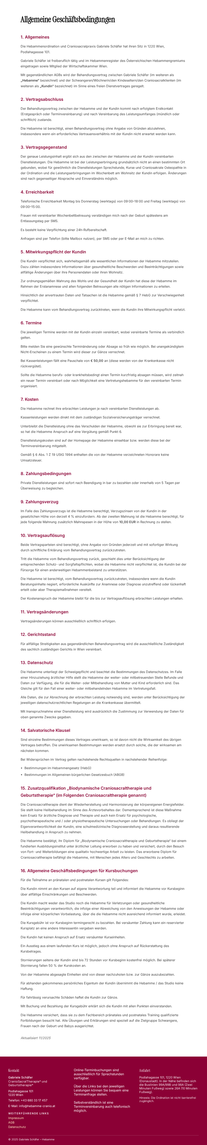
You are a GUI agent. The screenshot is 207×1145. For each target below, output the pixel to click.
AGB (11, 1122)
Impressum (16, 1118)
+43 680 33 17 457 (34, 1100)
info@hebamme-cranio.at (37, 1106)
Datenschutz (17, 1127)
